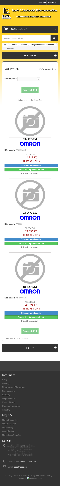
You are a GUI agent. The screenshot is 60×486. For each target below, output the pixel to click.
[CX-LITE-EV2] (30, 121)
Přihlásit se (52, 2)
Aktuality (6, 410)
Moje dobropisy (9, 424)
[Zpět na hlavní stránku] (5, 45)
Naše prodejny (8, 391)
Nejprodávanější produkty (13, 387)
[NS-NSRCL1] (30, 269)
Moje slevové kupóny (11, 435)
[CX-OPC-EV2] (30, 195)
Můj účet (8, 415)
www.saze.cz (26, 475)
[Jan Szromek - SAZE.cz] (30, 13)
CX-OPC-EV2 (30, 213)
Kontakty (42, 2)
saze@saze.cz (20, 467)
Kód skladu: (10, 150)
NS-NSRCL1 (30, 287)
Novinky (5, 383)
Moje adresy (7, 427)
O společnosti (8, 398)
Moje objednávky (9, 420)
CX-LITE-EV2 (30, 139)
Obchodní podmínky (11, 406)
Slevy (4, 380)
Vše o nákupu (8, 402)
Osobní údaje (8, 431)
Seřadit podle (11, 79)
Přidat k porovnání (29, 173)
